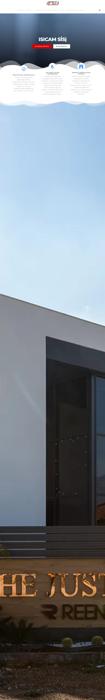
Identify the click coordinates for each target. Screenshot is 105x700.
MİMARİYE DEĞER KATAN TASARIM (81, 73)
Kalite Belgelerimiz (50, 10)
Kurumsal (29, 10)
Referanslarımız (72, 10)
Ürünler (39, 10)
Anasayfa (20, 10)
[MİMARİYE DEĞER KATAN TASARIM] (81, 66)
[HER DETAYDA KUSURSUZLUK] (24, 69)
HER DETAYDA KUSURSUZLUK (24, 75)
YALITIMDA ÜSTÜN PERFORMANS (52, 73)
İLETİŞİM (82, 10)
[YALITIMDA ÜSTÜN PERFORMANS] (52, 67)
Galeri (61, 10)
